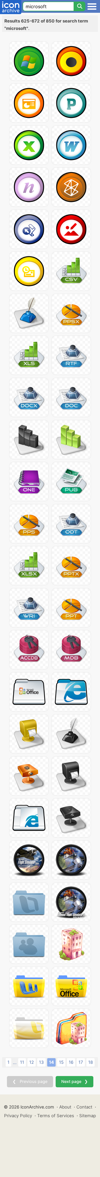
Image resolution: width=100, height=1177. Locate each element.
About (65, 1107)
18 (90, 1062)
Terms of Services (55, 1115)
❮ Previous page (30, 1081)
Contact (84, 1107)
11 (22, 1062)
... (15, 1062)
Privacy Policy (18, 1115)
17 (80, 1062)
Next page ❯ (74, 1081)
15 (61, 1062)
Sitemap (87, 1115)
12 (31, 1062)
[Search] (79, 6)
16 (71, 1062)
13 (41, 1062)
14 (51, 1062)
